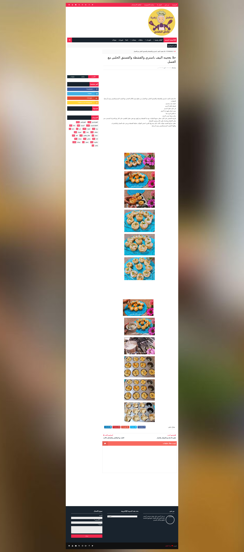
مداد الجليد (168, 546)
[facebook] (89, 4)
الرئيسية (174, 5)
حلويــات (148, 40)
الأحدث (93, 76)
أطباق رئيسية (158, 40)
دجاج (73, 128)
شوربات (121, 40)
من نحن (167, 5)
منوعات (114, 40)
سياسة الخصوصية (149, 5)
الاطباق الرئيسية (94, 125)
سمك (87, 132)
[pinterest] (69, 4)
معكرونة (96, 142)
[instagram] (82, 4)
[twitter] (92, 4)
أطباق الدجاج (95, 122)
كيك (97, 138)
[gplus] (85, 4)
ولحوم (96, 145)
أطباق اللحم (83, 122)
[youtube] (72, 4)
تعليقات (72, 76)
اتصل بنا (159, 5)
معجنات (134, 40)
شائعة (83, 76)
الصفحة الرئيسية (169, 40)
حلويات (88, 128)
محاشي (88, 138)
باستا (126, 40)
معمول (86, 142)
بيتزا (97, 128)
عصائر (96, 135)
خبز (80, 128)
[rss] (79, 4)
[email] (75, 4)
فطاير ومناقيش (86, 135)
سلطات (140, 40)
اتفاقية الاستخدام (136, 5)
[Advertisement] (102, 22)
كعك (77, 135)
